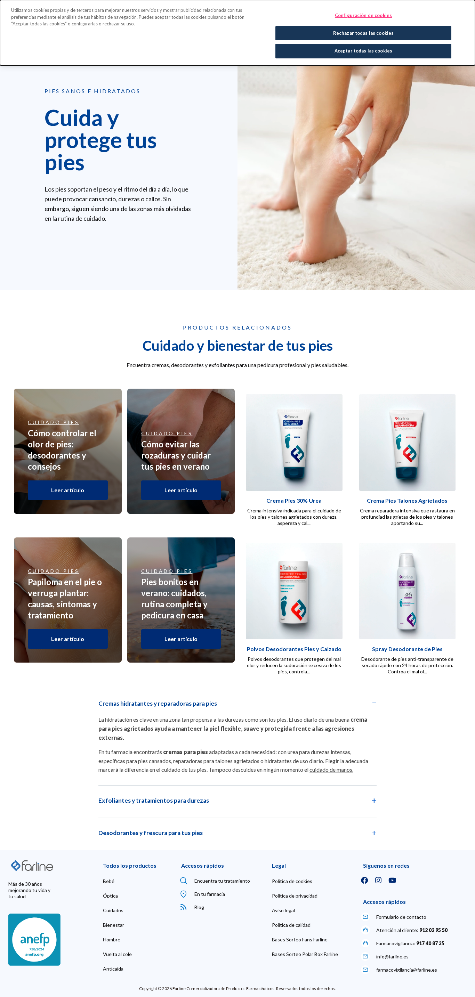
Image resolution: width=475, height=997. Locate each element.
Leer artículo (67, 490)
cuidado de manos (330, 769)
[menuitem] (108, 881)
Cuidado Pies (53, 422)
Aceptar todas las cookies (363, 51)
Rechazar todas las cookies (363, 33)
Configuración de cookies (363, 15)
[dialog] (237, 32)
